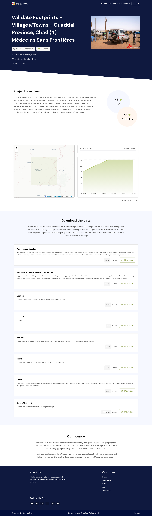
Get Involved (105, 3)
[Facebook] (32, 503)
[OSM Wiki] (53, 503)
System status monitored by (78, 513)
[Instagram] (42, 503)
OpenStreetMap (56, 196)
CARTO (72, 196)
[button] (16, 147)
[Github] (47, 503)
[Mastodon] (37, 503)
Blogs (104, 487)
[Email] (58, 503)
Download (128, 260)
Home (104, 477)
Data (115, 3)
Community (124, 3)
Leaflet (48, 196)
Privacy (137, 513)
